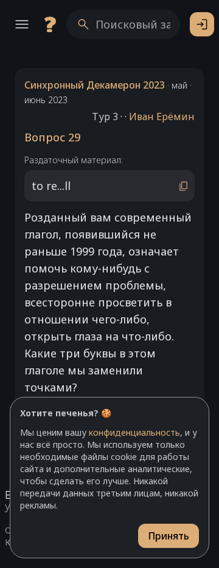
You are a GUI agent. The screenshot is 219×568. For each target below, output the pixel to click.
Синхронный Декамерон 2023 (94, 85)
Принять (168, 536)
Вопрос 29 (52, 137)
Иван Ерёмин (162, 116)
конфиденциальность (134, 432)
